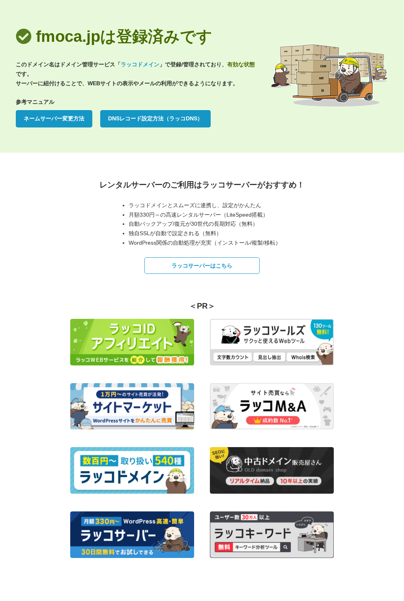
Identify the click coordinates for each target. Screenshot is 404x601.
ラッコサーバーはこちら (202, 265)
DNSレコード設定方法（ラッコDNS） (155, 118)
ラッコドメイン (140, 64)
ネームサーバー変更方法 (54, 118)
